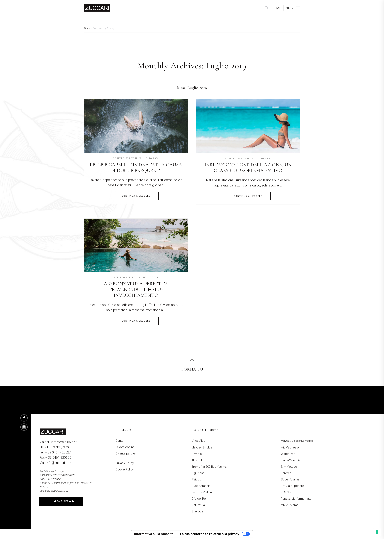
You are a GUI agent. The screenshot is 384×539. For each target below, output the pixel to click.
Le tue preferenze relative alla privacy (209, 534)
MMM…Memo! (290, 505)
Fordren (286, 473)
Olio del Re (198, 498)
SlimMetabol (289, 466)
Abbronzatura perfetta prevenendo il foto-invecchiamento (136, 289)
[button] (293, 8)
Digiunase (198, 473)
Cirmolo (196, 454)
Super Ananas (290, 479)
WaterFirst (288, 454)
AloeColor (198, 460)
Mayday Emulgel (202, 447)
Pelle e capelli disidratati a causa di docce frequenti (136, 167)
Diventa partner (125, 453)
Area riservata (64, 501)
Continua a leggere (136, 196)
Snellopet (197, 511)
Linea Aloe (198, 440)
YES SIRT (287, 492)
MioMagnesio (290, 447)
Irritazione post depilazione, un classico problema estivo (248, 167)
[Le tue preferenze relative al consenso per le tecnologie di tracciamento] (377, 532)
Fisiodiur (197, 479)
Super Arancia (200, 486)
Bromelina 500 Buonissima (209, 466)
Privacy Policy (124, 463)
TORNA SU (192, 369)
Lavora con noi (125, 447)
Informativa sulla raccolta (153, 534)
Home (87, 28)
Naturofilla (198, 505)
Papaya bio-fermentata (296, 498)
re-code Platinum (202, 492)
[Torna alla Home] (97, 8)
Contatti (120, 440)
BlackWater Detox (293, 460)
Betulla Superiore (292, 486)
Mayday (297, 440)
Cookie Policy (124, 469)
